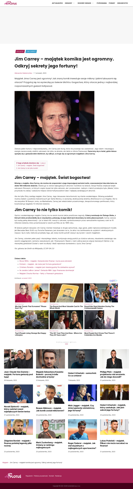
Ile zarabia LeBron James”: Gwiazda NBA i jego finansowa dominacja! (47, 270)
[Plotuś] (10, 3)
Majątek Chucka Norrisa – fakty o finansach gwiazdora (41, 273)
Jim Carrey (31, 51)
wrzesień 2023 (26, 278)
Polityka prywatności (41, 476)
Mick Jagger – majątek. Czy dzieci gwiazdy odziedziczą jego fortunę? (81, 408)
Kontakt (51, 476)
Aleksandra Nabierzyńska (23, 73)
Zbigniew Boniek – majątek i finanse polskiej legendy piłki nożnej (18, 443)
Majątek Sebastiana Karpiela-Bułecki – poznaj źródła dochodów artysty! (50, 374)
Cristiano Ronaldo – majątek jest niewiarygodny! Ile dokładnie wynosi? (47, 267)
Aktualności (57, 3)
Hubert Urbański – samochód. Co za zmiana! (82, 374)
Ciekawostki (122, 3)
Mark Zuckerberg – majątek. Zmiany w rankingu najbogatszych (49, 445)
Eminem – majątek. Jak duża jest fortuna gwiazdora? (40, 264)
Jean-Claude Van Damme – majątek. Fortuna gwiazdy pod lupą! (18, 374)
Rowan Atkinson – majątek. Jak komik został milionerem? (50, 409)
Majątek (20, 51)
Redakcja (58, 476)
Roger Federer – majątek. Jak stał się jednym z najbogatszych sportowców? (82, 445)
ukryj (43, 163)
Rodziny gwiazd (84, 3)
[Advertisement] (66, 26)
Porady (112, 3)
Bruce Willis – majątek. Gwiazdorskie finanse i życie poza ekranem (46, 261)
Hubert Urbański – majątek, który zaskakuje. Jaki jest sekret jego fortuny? (113, 407)
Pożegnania (102, 3)
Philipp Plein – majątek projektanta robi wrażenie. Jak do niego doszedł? (112, 374)
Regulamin (29, 476)
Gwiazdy (68, 3)
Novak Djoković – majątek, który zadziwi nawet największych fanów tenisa (17, 409)
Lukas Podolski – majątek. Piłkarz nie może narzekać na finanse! (114, 443)
